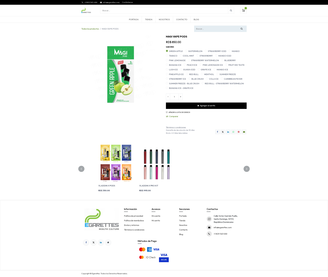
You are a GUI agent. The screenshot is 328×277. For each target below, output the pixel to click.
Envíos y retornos (131, 225)
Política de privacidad (133, 216)
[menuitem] (134, 19)
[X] (223, 132)
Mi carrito (156, 220)
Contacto (183, 229)
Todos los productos (90, 28)
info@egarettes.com (223, 227)
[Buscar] (231, 10)
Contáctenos (127, 2)
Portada (183, 216)
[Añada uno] (180, 97)
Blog (181, 234)
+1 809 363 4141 (220, 234)
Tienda (182, 220)
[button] (82, 169)
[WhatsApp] (233, 132)
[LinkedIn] (228, 132)
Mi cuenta (156, 216)
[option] (164, 169)
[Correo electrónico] (244, 132)
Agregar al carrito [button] (207, 105)
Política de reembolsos (134, 220)
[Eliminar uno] (168, 97)
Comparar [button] (173, 116)
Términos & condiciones (134, 229)
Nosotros (183, 225)
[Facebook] (217, 132)
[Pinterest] (238, 132)
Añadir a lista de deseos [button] (179, 112)
